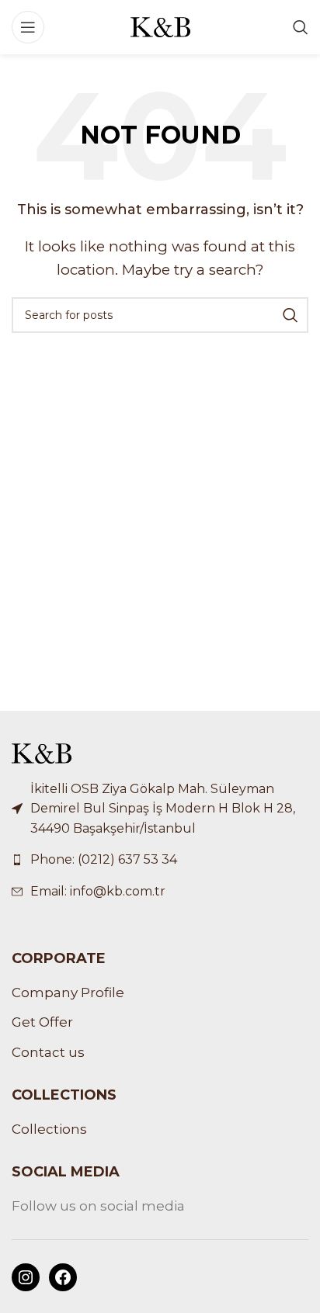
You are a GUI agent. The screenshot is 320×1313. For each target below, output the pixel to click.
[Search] (300, 27)
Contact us (48, 1052)
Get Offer (42, 1022)
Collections (49, 1129)
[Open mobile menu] (28, 27)
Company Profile (68, 992)
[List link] (160, 860)
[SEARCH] (290, 315)
